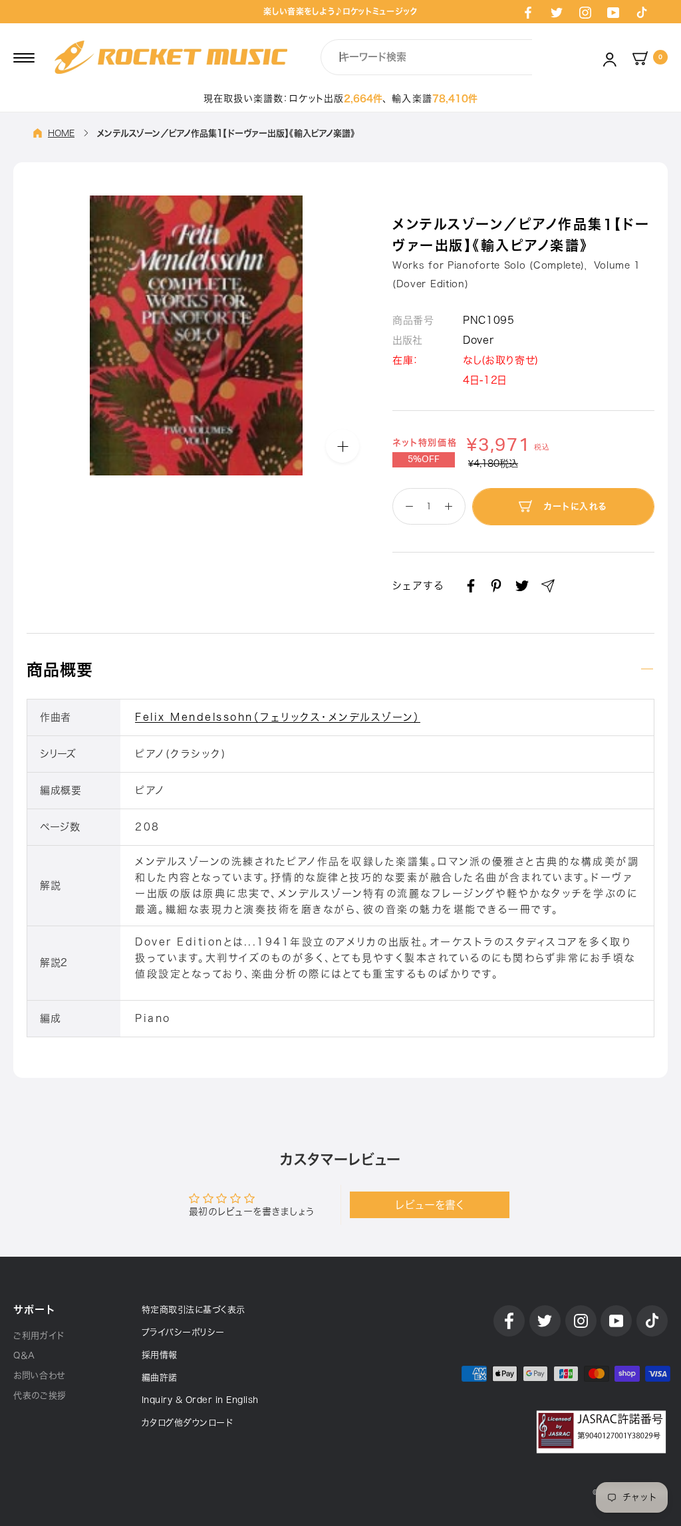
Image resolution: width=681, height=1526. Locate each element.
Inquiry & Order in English (200, 1400)
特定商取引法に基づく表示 (193, 1309)
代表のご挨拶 (40, 1395)
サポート (34, 1310)
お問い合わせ (39, 1375)
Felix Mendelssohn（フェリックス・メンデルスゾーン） (277, 717)
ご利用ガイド (39, 1335)
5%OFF (424, 459)
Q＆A (24, 1355)
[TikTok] (642, 12)
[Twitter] (557, 12)
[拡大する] (342, 446)
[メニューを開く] (24, 57)
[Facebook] (528, 12)
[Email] (548, 585)
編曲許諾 (160, 1377)
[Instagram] (585, 12)
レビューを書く (430, 1205)
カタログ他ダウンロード (187, 1422)
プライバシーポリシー (183, 1332)
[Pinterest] (496, 585)
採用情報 (160, 1354)
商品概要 (60, 670)
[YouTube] (613, 12)
